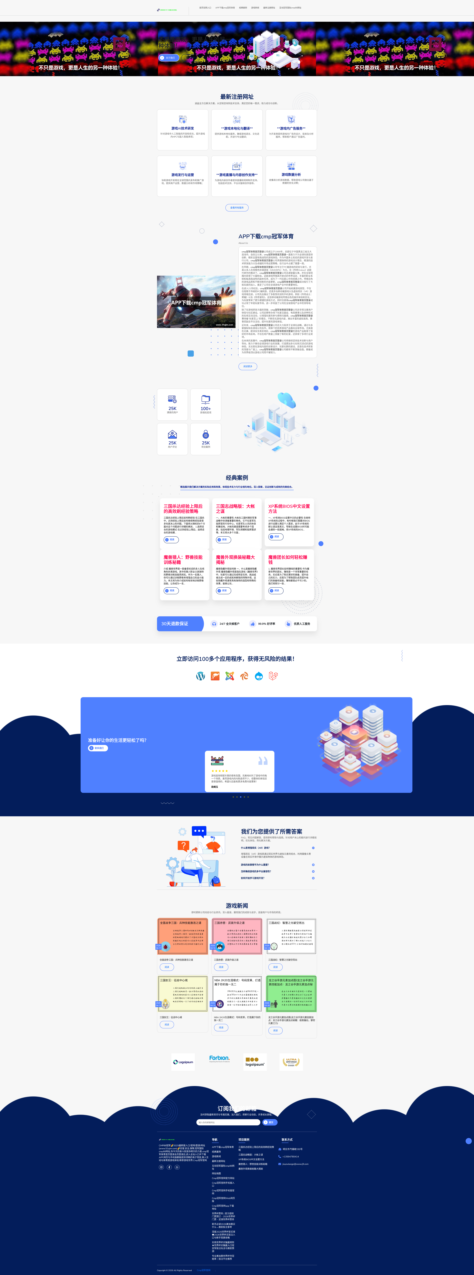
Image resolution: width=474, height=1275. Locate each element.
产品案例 (190, 57)
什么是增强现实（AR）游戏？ (256, 847)
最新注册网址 (269, 7)
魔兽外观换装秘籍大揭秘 (250, 1168)
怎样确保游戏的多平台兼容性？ (256, 871)
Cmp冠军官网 (203, 1270)
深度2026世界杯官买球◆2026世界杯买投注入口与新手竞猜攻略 (223, 1234)
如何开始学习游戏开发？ (253, 878)
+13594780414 (291, 1156)
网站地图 (216, 1173)
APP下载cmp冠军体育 (225, 7)
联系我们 (99, 748)
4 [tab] (244, 797)
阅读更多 (247, 366)
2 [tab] (237, 797)
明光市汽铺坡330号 (293, 1149)
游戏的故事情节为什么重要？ (255, 864)
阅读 (172, 539)
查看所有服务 (237, 207)
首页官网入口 (205, 7)
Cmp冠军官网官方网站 (223, 1178)
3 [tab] (240, 797)
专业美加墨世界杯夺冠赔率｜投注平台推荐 (223, 1257)
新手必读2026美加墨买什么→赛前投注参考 (223, 1226)
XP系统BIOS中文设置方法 (251, 1159)
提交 (271, 1122)
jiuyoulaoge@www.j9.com (295, 1164)
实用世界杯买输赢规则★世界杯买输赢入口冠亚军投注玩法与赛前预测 (223, 1247)
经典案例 (243, 7)
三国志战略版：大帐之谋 (250, 1154)
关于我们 (170, 57)
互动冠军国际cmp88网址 (290, 7)
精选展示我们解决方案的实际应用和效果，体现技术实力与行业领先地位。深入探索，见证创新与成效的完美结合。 (237, 486)
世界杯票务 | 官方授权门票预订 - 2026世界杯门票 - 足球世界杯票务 (223, 1216)
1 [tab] (233, 797)
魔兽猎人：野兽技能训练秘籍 (252, 1164)
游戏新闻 (255, 7)
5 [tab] (248, 797)
